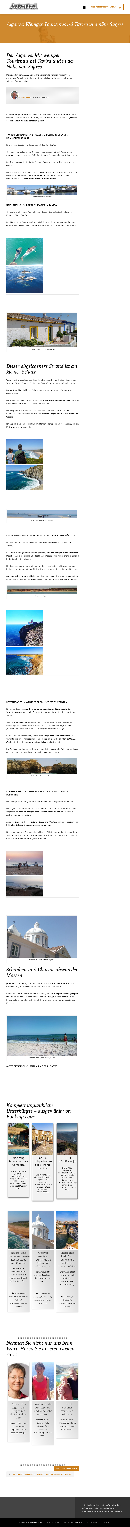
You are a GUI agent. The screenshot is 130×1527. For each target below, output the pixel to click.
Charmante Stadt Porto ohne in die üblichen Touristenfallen (67, 1259)
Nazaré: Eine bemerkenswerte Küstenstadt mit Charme (19, 1258)
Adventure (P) (20, 1293)
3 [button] (23, 1338)
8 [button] (35, 1338)
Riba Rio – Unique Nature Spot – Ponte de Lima (43, 1163)
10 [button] (39, 1338)
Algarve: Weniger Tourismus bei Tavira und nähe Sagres (43, 1259)
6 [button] (30, 1338)
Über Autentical (94, 1522)
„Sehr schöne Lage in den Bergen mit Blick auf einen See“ (19, 1411)
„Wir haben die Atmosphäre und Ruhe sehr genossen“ (43, 1409)
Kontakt (107, 1522)
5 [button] (28, 1338)
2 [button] (21, 1338)
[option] (18, 1261)
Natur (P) (18, 1300)
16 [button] (53, 1338)
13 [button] (46, 1338)
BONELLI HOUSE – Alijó (67, 1159)
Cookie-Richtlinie (53, 1522)
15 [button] (51, 1338)
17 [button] (55, 1338)
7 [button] (32, 1338)
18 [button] (57, 1338)
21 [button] (64, 1338)
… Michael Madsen (24, 97)
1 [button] (19, 1338)
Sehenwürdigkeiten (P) (18, 1303)
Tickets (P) (18, 1306)
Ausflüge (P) (13, 1297)
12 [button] (44, 1338)
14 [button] (48, 1338)
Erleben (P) (23, 1297)
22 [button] (67, 1338)
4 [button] (25, 1338)
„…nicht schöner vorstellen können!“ (67, 1409)
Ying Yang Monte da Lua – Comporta (18, 1161)
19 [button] (60, 1338)
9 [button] (37, 1338)
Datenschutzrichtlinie (74, 1522)
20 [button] (62, 1338)
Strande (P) (46, 1300)
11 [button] (41, 1338)
